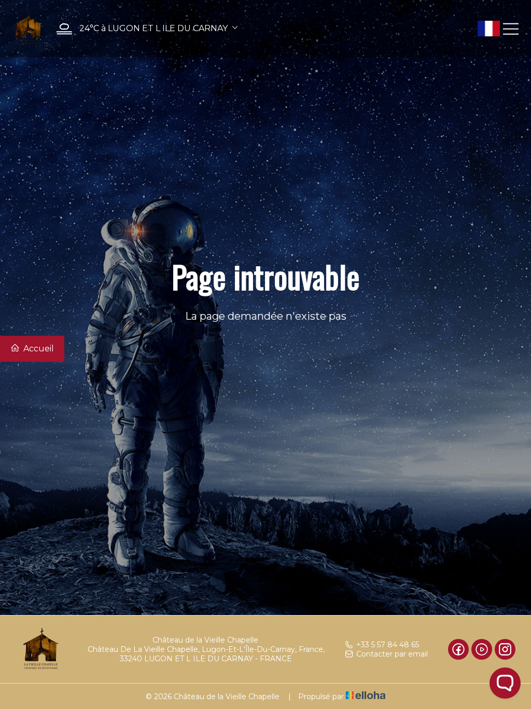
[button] (144, 28)
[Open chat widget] (505, 683)
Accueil (37, 348)
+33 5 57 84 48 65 (387, 644)
